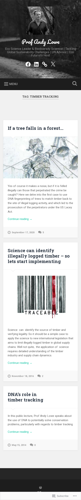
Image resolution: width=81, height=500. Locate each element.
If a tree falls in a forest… (35, 128)
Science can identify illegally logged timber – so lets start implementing (39, 255)
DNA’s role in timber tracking (25, 397)
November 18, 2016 (23, 376)
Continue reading (20, 219)
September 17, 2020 (23, 232)
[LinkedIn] (36, 63)
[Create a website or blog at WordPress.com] (40, 487)
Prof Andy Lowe (40, 41)
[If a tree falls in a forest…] (40, 158)
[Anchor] (45, 63)
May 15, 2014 (19, 445)
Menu (13, 84)
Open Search (74, 83)
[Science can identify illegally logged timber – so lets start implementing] (40, 296)
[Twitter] (53, 63)
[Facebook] (28, 63)
